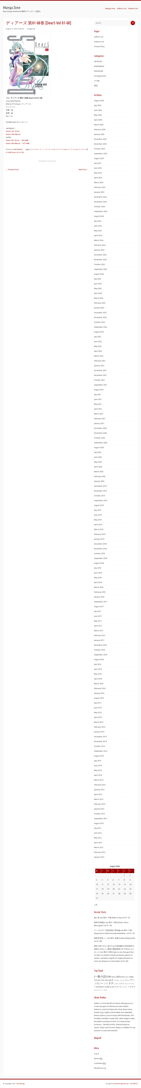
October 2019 (99, 496)
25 (102, 894)
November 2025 (100, 144)
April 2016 (98, 679)
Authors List (121, 8)
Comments (100, 1063)
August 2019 (99, 505)
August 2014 (99, 756)
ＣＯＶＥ (118, 987)
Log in (96, 1054)
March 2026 (98, 125)
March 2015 (98, 722)
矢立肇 (112, 987)
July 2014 (97, 761)
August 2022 (99, 332)
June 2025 (98, 168)
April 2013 (98, 794)
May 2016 (98, 674)
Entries (98, 1058)
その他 (96, 81)
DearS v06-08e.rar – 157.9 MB (17, 143)
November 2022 (100, 317)
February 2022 (99, 361)
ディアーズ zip (72, 149)
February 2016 (99, 688)
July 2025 (97, 163)
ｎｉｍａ (104, 990)
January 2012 (99, 857)
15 (125, 884)
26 (108, 894)
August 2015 (99, 698)
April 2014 (98, 775)
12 (108, 884)
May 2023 (98, 288)
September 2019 (100, 500)
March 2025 (98, 182)
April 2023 (98, 293)
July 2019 (97, 510)
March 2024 (98, 240)
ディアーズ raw (61, 149)
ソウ (106, 983)
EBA (109, 976)
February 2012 (99, 852)
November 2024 (100, 202)
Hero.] (114, 977)
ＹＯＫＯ (131, 987)
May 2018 (98, 578)
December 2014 (100, 737)
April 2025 (98, 178)
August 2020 (99, 447)
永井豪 (107, 987)
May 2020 (98, 462)
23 (130, 889)
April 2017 (98, 626)
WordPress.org (100, 1068)
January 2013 (99, 809)
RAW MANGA (18, 149)
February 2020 (99, 476)
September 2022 (100, 327)
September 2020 (100, 443)
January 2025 (99, 192)
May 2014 (98, 770)
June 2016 (98, 669)
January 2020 (99, 481)
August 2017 (99, 606)
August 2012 (99, 823)
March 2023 (98, 298)
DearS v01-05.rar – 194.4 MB (17, 140)
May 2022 (98, 346)
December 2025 (100, 139)
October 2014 (99, 746)
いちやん (116, 980)
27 (114, 894)
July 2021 (97, 394)
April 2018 (98, 582)
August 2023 (99, 274)
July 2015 (97, 703)
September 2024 (100, 211)
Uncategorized (100, 76)
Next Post (84, 170)
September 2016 (100, 655)
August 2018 (99, 563)
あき (111, 980)
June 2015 (98, 708)
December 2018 (100, 544)
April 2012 (98, 843)
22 (125, 889)
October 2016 (99, 650)
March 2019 (98, 529)
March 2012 (98, 847)
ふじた (122, 980)
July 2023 (97, 279)
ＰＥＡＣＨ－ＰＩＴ (38, 149)
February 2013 (99, 804)
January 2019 (99, 539)
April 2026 (98, 120)
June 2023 (98, 284)
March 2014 (98, 780)
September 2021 (100, 385)
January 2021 (99, 423)
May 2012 (98, 838)
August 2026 (99, 101)
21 (119, 889)
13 (114, 884)
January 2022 (99, 366)
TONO (107, 980)
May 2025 (98, 173)
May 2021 (98, 404)
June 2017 (98, 616)
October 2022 (99, 322)
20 (114, 889)
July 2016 (97, 664)
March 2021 (98, 414)
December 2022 (100, 313)
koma (122, 977)
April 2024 (98, 235)
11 (102, 884)
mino (127, 977)
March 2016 (98, 684)
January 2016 (99, 693)
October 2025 (99, 149)
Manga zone (110, 8)
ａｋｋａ (97, 990)
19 (108, 889)
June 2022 (98, 341)
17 (97, 889)
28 (119, 894)
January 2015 (99, 732)
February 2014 (99, 785)
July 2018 (97, 568)
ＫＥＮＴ (125, 987)
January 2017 (99, 640)
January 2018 (99, 597)
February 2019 (99, 534)
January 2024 (99, 250)
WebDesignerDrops (122, 1084)
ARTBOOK (98, 61)
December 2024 (100, 197)
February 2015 (99, 727)
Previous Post (12, 170)
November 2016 (100, 645)
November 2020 (100, 433)
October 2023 (99, 264)
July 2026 (97, 105)
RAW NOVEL (98, 71)
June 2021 (98, 399)
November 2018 (100, 549)
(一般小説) (100, 976)
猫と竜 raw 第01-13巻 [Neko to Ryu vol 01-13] (112, 918)
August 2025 (99, 158)
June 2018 (98, 573)
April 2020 (98, 467)
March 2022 (98, 356)
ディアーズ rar (50, 149)
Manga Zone (11, 7)
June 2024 (98, 226)
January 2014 (99, 790)
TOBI (102, 980)
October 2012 (99, 814)
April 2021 (98, 409)
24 (97, 894)
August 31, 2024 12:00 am (15, 29)
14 (119, 884)
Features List (133, 8)
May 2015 (98, 712)
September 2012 (100, 818)
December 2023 (100, 255)
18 (102, 889)
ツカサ (116, 984)
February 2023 (99, 303)
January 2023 (99, 308)
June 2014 (98, 765)
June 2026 (98, 110)
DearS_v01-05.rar (13, 131)
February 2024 (99, 245)
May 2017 (98, 621)
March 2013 (98, 799)
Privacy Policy (99, 46)
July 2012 (97, 828)
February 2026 (99, 129)
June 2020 (98, 457)
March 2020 (98, 472)
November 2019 (100, 491)
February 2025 (99, 187)
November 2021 (100, 375)
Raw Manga (21, 1084)
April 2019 (98, 525)
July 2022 (97, 337)
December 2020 (100, 428)
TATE (99, 980)
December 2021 (100, 370)
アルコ (127, 980)
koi (118, 976)
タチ (111, 983)
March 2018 (98, 587)
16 (130, 884)
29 (125, 894)
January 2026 (99, 134)
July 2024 (97, 221)
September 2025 (100, 154)
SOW (95, 980)
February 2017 (99, 635)
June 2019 (98, 515)
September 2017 (100, 602)
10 (97, 884)
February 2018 (99, 592)
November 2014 (100, 741)
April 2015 (98, 717)
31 (97, 898)
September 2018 (100, 558)
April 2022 (98, 351)
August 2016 (99, 659)
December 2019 (100, 486)
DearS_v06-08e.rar (13, 134)
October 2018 (99, 553)
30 (130, 894)
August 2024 (99, 216)
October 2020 (99, 438)
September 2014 (100, 751)
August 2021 (99, 390)
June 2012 (98, 833)
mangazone (31, 29)
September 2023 (100, 269)
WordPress (134, 1084)
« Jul (95, 905)
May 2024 (98, 231)
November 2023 (100, 260)
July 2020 (97, 452)
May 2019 (98, 520)
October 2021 (99, 380)
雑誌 (96, 86)
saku (131, 977)
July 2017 (97, 611)
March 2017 (98, 631)
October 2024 (99, 207)
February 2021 (99, 419)
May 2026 (98, 115)
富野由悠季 (99, 987)
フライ (121, 984)
